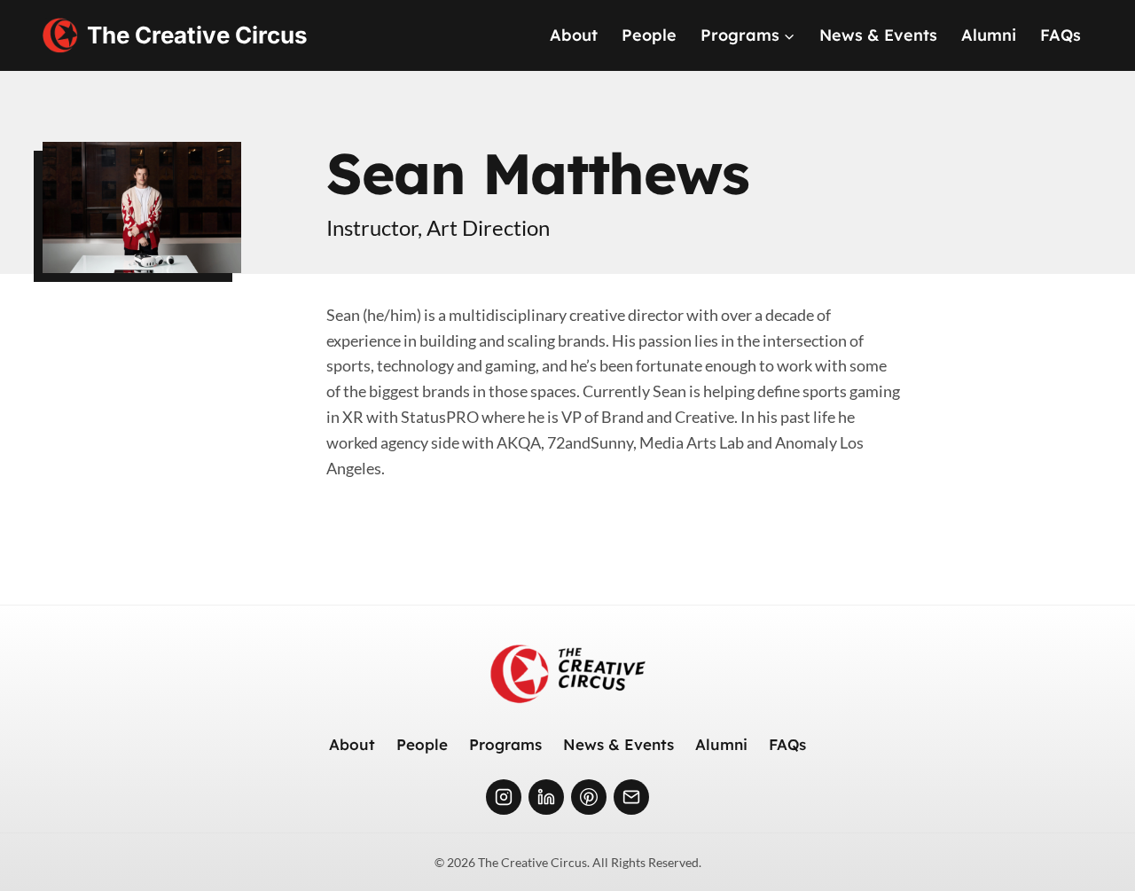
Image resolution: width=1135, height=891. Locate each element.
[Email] (631, 797)
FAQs (1060, 35)
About (574, 35)
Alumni (988, 35)
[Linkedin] (546, 797)
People (649, 35)
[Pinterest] (589, 797)
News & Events (878, 35)
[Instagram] (503, 797)
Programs (505, 744)
